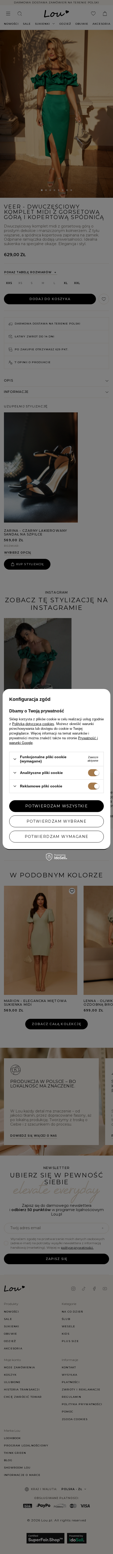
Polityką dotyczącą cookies (33, 724)
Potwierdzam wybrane (57, 821)
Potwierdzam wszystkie (56, 806)
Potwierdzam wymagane (57, 836)
